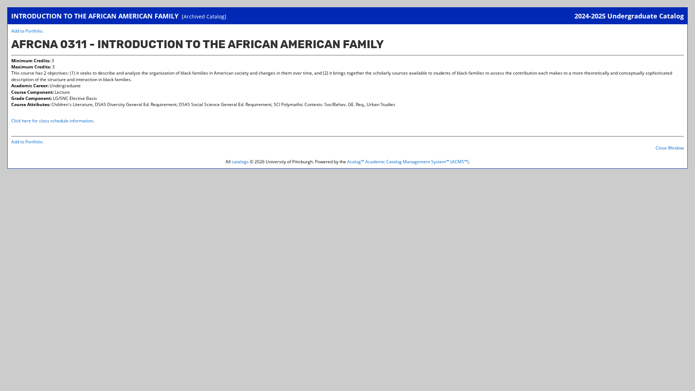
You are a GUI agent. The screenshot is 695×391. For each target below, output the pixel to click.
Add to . (27, 31)
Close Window (670, 148)
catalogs (240, 162)
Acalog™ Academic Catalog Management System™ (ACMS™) (408, 162)
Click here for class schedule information (52, 121)
